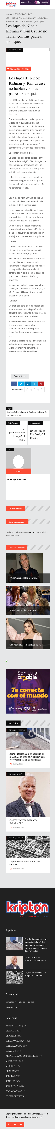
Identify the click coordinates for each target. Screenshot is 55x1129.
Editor (27, 69)
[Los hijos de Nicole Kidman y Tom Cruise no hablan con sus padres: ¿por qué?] (18, 461)
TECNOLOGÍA (13, 1091)
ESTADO (12, 838)
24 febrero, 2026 (18, 868)
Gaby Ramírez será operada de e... (25, 644)
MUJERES (10, 1065)
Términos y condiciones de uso (20, 1001)
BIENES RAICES (14, 1025)
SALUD (9, 1075)
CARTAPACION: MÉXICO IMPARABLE (23, 822)
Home (9, 14)
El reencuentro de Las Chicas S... (25, 610)
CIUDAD (12, 730)
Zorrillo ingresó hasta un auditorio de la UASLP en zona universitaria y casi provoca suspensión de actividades (27, 756)
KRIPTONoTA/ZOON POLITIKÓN (22, 1055)
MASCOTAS (21, 730)
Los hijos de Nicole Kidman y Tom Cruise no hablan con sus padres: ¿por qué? (27, 413)
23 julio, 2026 (17, 764)
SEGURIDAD (12, 1086)
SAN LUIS (10, 1080)
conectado (31, 532)
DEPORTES (11, 1035)
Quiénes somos (13, 1006)
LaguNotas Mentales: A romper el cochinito (25, 863)
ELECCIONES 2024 (15, 1040)
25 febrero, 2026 (18, 827)
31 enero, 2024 (15, 69)
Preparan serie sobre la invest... (24, 577)
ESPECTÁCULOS (23, 14)
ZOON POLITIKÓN (15, 1096)
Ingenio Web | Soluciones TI (31, 1117)
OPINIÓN (20, 774)
